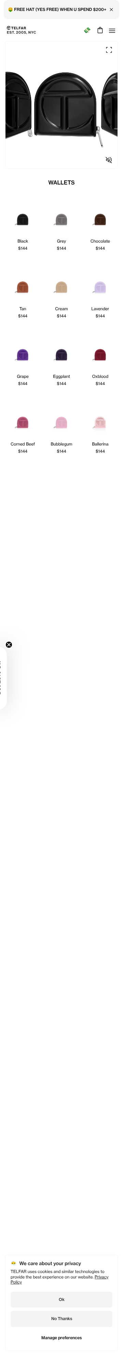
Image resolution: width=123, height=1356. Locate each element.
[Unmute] (109, 160)
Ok (62, 1299)
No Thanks (61, 1318)
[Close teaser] (8, 644)
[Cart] (99, 30)
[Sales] (87, 30)
